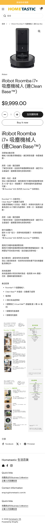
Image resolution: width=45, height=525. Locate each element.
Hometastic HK (15, 519)
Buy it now (22, 122)
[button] (40, 9)
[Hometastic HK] (22, 9)
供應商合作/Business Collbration (15, 477)
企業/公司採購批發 (9, 481)
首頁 (3, 24)
